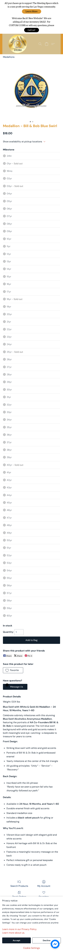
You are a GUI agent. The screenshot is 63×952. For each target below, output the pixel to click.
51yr (9, 547)
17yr (9, 291)
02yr (9, 178)
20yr (9, 314)
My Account (43, 885)
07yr (9, 216)
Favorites (44, 896)
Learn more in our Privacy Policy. (19, 929)
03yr (15, 186)
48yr (9, 525)
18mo (9, 171)
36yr (9, 434)
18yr (14, 299)
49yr (9, 532)
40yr (15, 464)
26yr (9, 359)
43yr (9, 487)
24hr (9, 155)
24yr (9, 344)
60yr (9, 615)
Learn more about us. (13, 932)
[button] (31, 11)
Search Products (19, 885)
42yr (9, 480)
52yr (9, 555)
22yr (9, 329)
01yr (15, 163)
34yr (9, 419)
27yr (9, 367)
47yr (9, 517)
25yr (15, 351)
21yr (9, 321)
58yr (9, 600)
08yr (9, 223)
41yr (9, 472)
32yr (9, 404)
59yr (9, 608)
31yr (9, 397)
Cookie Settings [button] (31, 948)
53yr (9, 562)
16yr (9, 284)
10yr (9, 238)
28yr (9, 374)
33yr (9, 412)
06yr (9, 208)
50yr (9, 540)
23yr (9, 336)
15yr (9, 276)
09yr (9, 231)
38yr (9, 449)
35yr (9, 427)
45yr (9, 502)
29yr (9, 381)
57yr (9, 593)
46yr (9, 510)
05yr (9, 201)
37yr (9, 442)
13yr (9, 261)
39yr (9, 457)
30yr (9, 389)
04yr (9, 193)
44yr (9, 495)
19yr (9, 306)
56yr (9, 585)
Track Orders (19, 896)
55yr (9, 577)
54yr (9, 570)
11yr (8, 246)
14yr (9, 268)
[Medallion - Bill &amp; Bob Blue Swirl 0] (31, 90)
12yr (9, 254)
